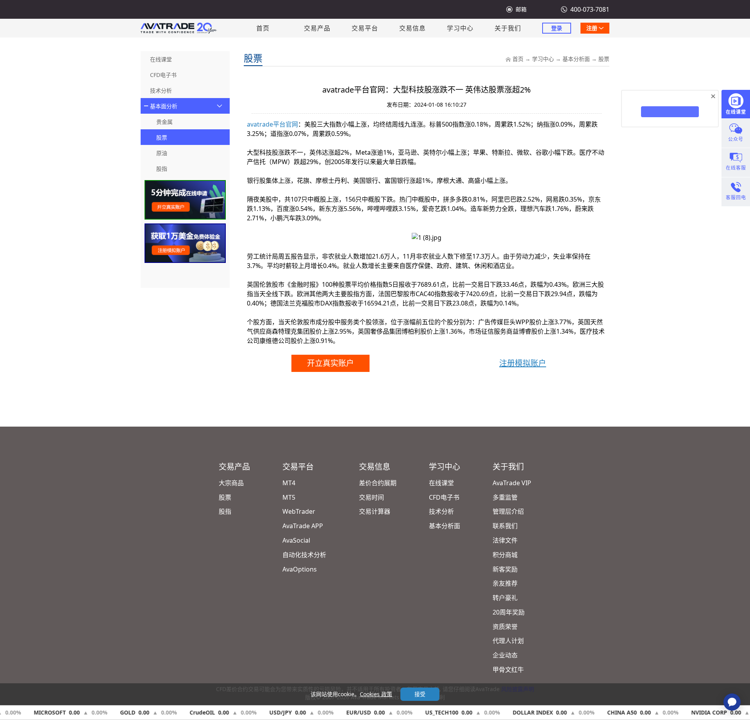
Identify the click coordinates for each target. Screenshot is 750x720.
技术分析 (441, 511)
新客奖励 (505, 569)
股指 (225, 511)
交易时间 (371, 497)
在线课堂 (441, 483)
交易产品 (317, 28)
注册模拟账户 (522, 363)
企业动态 (505, 655)
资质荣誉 (505, 626)
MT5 (288, 497)
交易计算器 (374, 511)
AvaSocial (296, 540)
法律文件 (505, 540)
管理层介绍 (508, 511)
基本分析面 (576, 59)
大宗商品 (231, 483)
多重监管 (505, 497)
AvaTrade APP (302, 526)
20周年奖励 (509, 612)
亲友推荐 (505, 583)
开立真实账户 (330, 363)
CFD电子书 (444, 497)
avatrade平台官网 (272, 124)
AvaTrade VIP (512, 483)
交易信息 (412, 28)
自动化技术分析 (304, 554)
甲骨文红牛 (508, 669)
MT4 (288, 483)
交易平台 (365, 28)
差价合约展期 (377, 483)
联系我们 (505, 526)
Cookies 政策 (376, 694)
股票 (603, 59)
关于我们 (508, 28)
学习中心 (460, 28)
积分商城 (505, 554)
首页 (263, 28)
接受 (419, 694)
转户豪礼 (505, 597)
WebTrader (298, 511)
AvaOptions (299, 569)
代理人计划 (508, 640)
